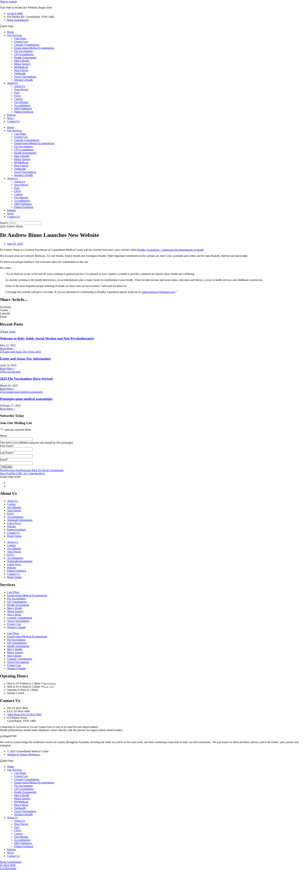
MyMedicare (21, 67)
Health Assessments (25, 57)
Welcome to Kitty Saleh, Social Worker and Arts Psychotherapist (47, 338)
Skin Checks (21, 70)
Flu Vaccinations (23, 51)
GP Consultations (24, 54)
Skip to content (8, 1)
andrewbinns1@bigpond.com (158, 291)
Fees (16, 92)
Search (4, 222)
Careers (18, 98)
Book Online (14, 536)
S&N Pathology (23, 108)
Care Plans (20, 38)
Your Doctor (21, 89)
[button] (153, 307)
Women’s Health (23, 79)
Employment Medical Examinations (34, 47)
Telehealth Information (19, 520)
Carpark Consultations (26, 44)
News (10, 118)
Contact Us (13, 121)
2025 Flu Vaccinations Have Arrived (26, 379)
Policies (11, 114)
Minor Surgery (22, 63)
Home (10, 31)
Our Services (14, 35)
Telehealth (20, 73)
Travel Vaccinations (25, 76)
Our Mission (21, 102)
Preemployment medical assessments (26, 399)
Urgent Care (21, 41)
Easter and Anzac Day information (25, 358)
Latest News (14, 523)
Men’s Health (21, 60)
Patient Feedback (23, 111)
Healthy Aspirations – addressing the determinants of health (170, 249)
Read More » (7, 348)
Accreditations (22, 105)
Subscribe (6, 467)
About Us (12, 83)
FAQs (17, 95)
